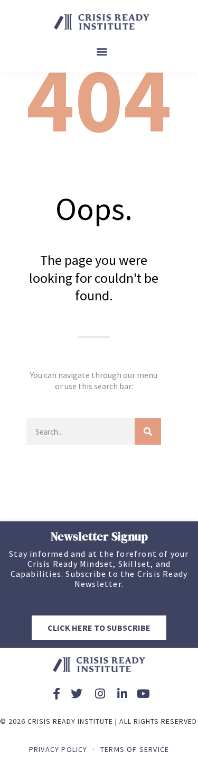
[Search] (148, 431)
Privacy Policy (58, 749)
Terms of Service (134, 749)
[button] (101, 51)
